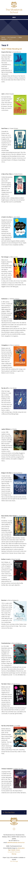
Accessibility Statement (14, 852)
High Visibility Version (14, 850)
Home (3, 37)
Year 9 (10, 39)
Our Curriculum (11, 37)
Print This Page (14, 861)
